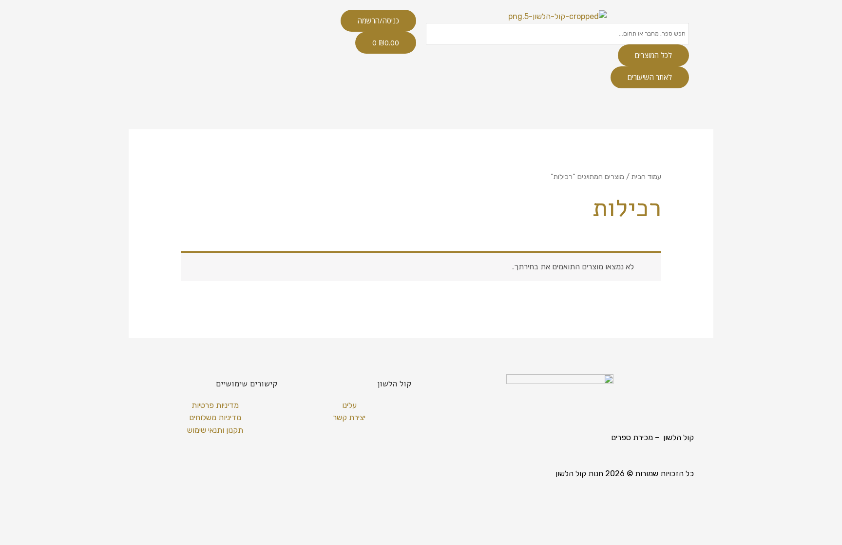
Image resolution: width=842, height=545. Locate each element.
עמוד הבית (646, 176)
